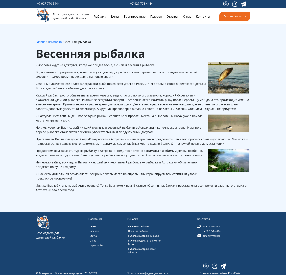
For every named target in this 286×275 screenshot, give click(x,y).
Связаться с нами (234, 16)
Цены (115, 16)
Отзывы (172, 16)
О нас (187, 16)
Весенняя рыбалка (138, 226)
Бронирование (134, 16)
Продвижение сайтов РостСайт (220, 273)
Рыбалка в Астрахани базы (143, 235)
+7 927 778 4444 (141, 3)
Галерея (156, 16)
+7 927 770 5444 (48, 3)
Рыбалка (100, 16)
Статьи (93, 235)
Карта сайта (96, 245)
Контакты (203, 16)
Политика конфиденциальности (147, 273)
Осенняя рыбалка (138, 231)
